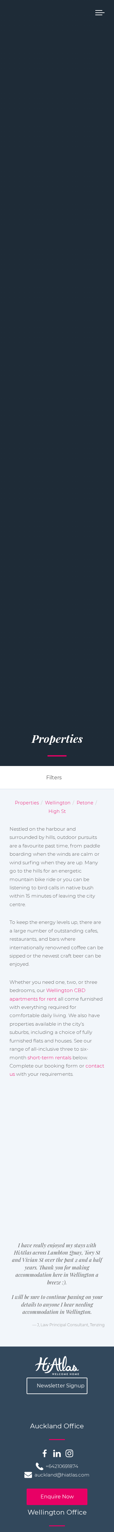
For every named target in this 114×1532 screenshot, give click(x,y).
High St (57, 811)
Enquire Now (57, 1497)
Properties (27, 803)
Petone (85, 803)
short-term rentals (49, 1058)
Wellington (58, 803)
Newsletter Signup (61, 1386)
